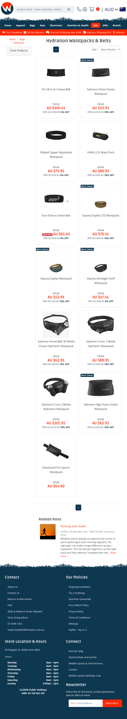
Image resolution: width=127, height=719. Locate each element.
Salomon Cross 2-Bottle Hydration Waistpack (56, 407)
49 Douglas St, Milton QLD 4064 (22, 649)
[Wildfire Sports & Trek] (7, 8)
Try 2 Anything (77, 593)
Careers (73, 669)
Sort (94, 49)
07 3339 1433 (15, 623)
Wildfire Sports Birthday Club (85, 675)
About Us (13, 586)
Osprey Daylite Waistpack (56, 278)
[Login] (85, 9)
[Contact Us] (79, 9)
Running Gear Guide (73, 526)
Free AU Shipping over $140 (52, 32)
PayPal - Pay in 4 (77, 629)
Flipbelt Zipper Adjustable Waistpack (56, 155)
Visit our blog (76, 651)
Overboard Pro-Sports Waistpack (56, 470)
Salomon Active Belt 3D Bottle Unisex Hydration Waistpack (56, 344)
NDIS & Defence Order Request (25, 611)
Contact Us (14, 593)
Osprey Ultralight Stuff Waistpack (101, 281)
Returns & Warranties (20, 599)
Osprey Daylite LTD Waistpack (100, 215)
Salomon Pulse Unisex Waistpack (101, 92)
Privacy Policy (76, 611)
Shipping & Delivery (79, 586)
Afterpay (73, 623)
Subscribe (111, 703)
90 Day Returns (22, 32)
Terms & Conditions (79, 617)
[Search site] (69, 9)
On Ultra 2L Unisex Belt (56, 89)
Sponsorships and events (83, 657)
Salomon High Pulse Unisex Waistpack (101, 407)
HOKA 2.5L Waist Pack (100, 152)
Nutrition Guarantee (80, 599)
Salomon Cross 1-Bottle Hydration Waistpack (100, 344)
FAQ (10, 605)
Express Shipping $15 (85, 32)
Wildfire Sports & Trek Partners (86, 663)
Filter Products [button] (19, 50)
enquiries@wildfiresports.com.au (26, 629)
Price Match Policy (79, 605)
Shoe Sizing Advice (18, 617)
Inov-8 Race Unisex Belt (56, 215)
